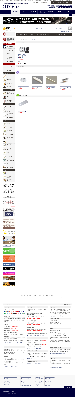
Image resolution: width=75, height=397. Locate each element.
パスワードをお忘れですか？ (60, 28)
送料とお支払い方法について (66, 31)
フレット (8, 163)
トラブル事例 (38, 382)
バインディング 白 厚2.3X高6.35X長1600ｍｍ (51, 87)
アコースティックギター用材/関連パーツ (10, 176)
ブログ (59, 12)
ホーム (7, 12)
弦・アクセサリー (10, 172)
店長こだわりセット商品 (9, 101)
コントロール (41, 34)
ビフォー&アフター (39, 381)
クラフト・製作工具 (9, 110)
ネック (8, 76)
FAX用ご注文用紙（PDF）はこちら (35, 358)
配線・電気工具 (10, 117)
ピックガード (9, 130)
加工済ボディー (10, 79)
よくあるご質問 (48, 381)
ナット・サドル (10, 134)
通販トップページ (20, 34)
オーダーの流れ (48, 378)
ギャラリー (48, 382)
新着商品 (8, 53)
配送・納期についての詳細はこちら (35, 335)
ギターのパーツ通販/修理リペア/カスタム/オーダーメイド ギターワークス (12, 5)
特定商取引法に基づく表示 (26, 385)
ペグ (7, 152)
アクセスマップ (68, 12)
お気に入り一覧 (39, 28)
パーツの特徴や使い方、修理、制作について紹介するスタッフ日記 (9, 246)
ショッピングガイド (25, 378)
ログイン (51, 28)
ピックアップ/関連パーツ (9, 149)
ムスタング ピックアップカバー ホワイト (37, 87)
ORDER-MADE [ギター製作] (50, 377)
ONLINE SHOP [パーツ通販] (26, 377)
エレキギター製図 (9, 180)
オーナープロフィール (42, 12)
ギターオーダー (33, 12)
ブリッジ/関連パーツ (9, 145)
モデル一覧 (9, 70)
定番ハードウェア (35, 34)
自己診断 (37, 384)
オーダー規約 (48, 385)
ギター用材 (9, 86)
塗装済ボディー (10, 83)
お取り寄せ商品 (10, 61)
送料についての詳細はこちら (34, 348)
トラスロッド (9, 156)
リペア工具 (9, 106)
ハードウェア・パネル (10, 138)
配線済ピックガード (9, 97)
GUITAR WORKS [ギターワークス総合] (10, 377)
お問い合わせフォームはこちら (57, 367)
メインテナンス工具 (10, 114)
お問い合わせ (6, 384)
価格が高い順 (34, 39)
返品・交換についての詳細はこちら (58, 316)
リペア (24, 12)
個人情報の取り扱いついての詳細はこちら (60, 353)
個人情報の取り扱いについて (9, 382)
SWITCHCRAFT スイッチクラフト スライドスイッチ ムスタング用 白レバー (65, 87)
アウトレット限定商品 (9, 58)
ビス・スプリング (10, 127)
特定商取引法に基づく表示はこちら (35, 363)
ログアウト (24, 382)
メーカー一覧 (9, 66)
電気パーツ (9, 123)
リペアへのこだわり (39, 378)
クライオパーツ (10, 50)
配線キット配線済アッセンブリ (11, 93)
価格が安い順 (27, 39)
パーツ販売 (15, 12)
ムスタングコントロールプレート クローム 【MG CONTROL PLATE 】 (23, 110)
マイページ (46, 28)
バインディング (10, 167)
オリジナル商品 (10, 46)
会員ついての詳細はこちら (11, 366)
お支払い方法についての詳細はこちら (13, 342)
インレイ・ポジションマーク (10, 160)
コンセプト (50, 12)
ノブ (7, 141)
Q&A (37, 385)
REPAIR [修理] (38, 377)
